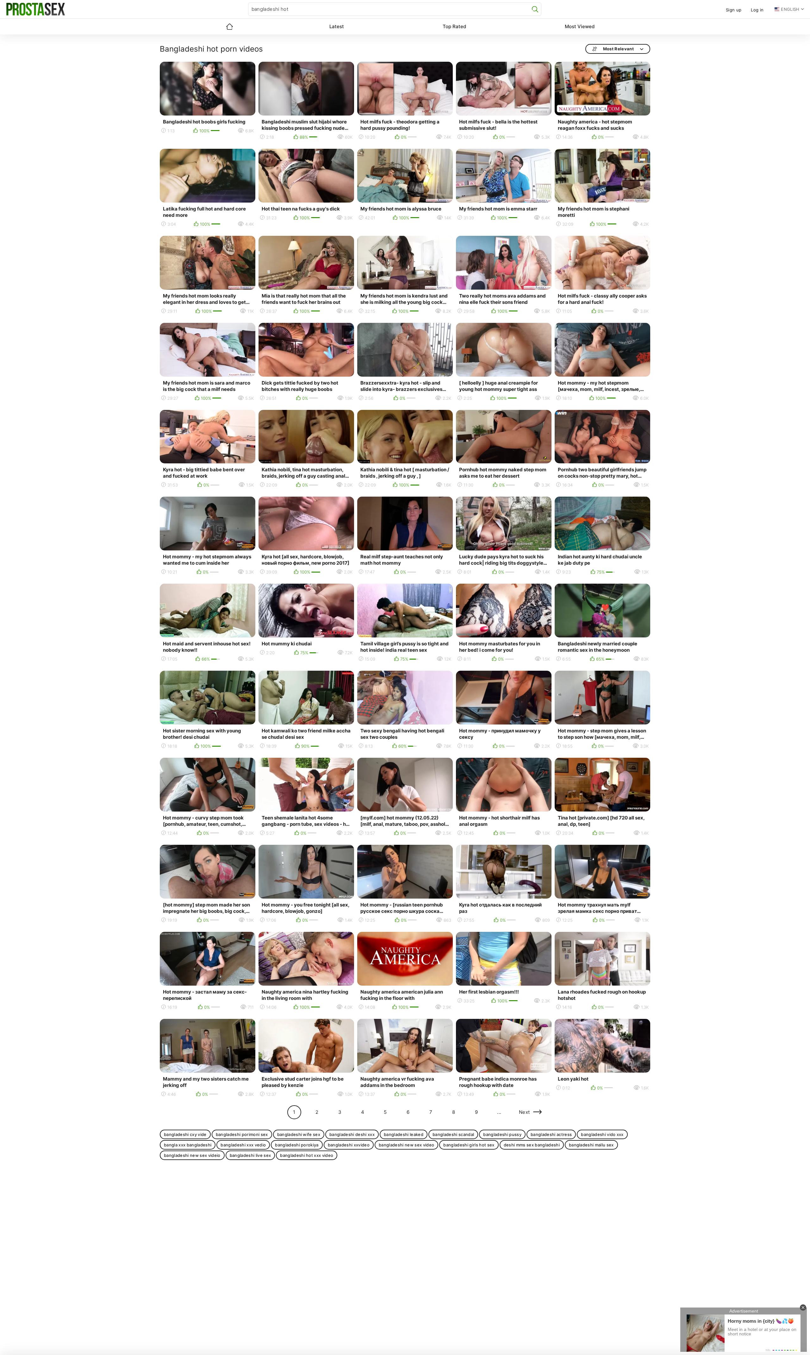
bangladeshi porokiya (297, 1144)
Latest (336, 26)
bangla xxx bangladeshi (187, 1144)
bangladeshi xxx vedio (243, 1144)
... (499, 1112)
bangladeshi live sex (250, 1155)
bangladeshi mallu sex (591, 1144)
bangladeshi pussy (502, 1134)
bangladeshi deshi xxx (352, 1134)
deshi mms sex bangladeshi (532, 1144)
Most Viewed (580, 26)
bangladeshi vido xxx (602, 1134)
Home (229, 26)
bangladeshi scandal (453, 1134)
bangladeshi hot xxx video (306, 1155)
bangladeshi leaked (403, 1134)
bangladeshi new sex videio (192, 1155)
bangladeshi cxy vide (185, 1134)
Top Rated (454, 26)
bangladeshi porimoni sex (242, 1134)
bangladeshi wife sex (299, 1134)
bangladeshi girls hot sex (468, 1144)
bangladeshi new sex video (406, 1144)
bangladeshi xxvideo (349, 1144)
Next (524, 1112)
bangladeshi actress (551, 1134)
